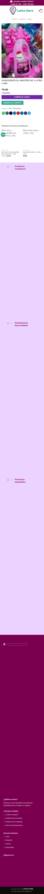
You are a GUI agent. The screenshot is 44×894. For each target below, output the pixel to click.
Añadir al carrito (12, 103)
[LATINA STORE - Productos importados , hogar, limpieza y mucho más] (21, 11)
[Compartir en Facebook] (7, 113)
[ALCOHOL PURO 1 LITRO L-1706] (32, 139)
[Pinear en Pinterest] (18, 113)
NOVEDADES (17, 108)
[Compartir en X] (10, 113)
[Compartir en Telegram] (29, 113)
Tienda (8, 844)
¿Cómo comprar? (12, 814)
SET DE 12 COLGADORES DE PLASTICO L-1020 (10, 153)
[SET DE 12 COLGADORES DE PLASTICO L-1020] (11, 139)
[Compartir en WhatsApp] (3, 113)
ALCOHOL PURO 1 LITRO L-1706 (32, 153)
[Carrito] (40, 11)
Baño (29, 19)
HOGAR (22, 19)
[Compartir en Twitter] (14, 113)
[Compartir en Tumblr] (25, 113)
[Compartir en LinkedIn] (22, 113)
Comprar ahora (22, 97)
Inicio (14, 19)
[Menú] (3, 10)
